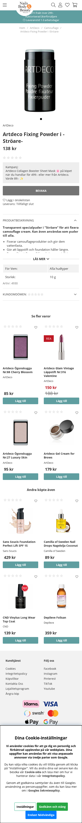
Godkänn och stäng (52, 807)
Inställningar (25, 807)
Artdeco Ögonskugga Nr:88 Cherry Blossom (18, 370)
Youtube (49, 689)
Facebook (50, 669)
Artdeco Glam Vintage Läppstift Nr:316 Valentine (59, 372)
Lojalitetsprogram (17, 689)
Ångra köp (12, 694)
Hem (22, 28)
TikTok (48, 684)
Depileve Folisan (55, 617)
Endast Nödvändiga (41, 815)
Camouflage (51, 28)
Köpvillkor (12, 679)
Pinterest (50, 679)
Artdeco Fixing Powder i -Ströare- (39, 31)
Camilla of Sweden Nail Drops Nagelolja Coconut (61, 543)
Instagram (50, 674)
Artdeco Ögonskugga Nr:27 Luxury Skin (17, 455)
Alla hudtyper (59, 269)
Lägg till (61, 477)
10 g (53, 277)
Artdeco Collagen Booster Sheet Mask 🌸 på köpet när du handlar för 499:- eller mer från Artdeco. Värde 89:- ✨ (39, 174)
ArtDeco (34, 28)
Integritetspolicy (16, 674)
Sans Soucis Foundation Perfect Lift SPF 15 (19, 543)
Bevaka (41, 191)
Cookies (11, 669)
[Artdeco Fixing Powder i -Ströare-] (41, 119)
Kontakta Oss (14, 684)
